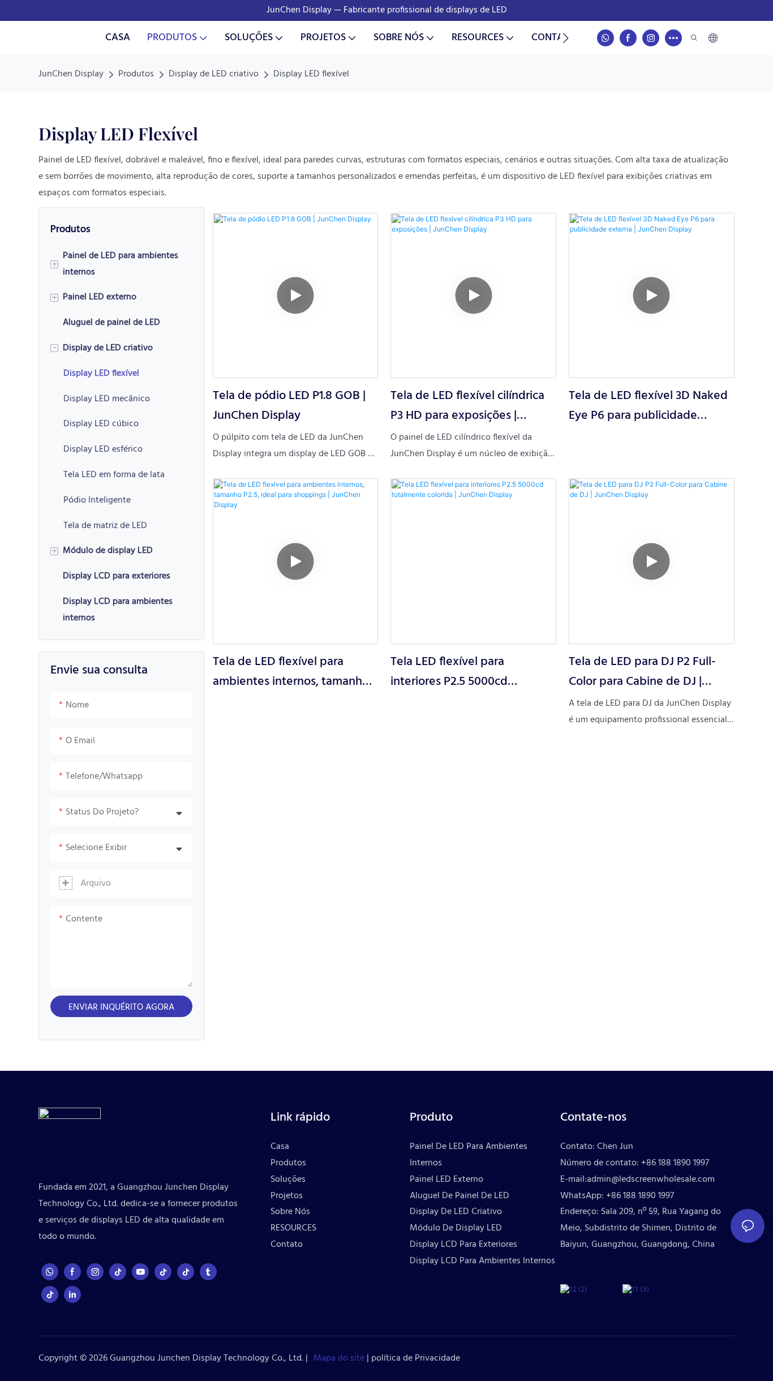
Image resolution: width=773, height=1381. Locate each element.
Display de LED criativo (214, 74)
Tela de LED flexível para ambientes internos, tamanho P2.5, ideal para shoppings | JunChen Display (291, 672)
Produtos (136, 74)
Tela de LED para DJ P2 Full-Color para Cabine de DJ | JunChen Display (642, 672)
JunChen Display (71, 74)
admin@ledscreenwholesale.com (651, 1179)
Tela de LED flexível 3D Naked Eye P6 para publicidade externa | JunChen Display (648, 406)
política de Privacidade (414, 1358)
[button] (565, 38)
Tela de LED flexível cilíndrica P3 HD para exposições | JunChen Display (467, 406)
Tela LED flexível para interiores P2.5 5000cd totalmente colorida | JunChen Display (470, 672)
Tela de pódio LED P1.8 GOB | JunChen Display (289, 406)
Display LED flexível (311, 74)
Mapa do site (337, 1358)
